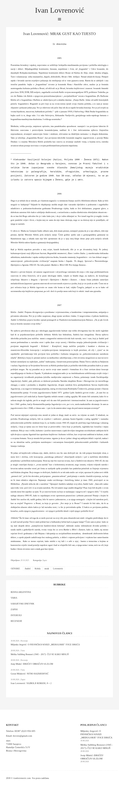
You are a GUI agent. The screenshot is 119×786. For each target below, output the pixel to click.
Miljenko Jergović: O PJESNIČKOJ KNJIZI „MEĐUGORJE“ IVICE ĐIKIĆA (45, 644)
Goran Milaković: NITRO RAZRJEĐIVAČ (29, 674)
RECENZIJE (16, 621)
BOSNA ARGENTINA (21, 592)
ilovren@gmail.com (22, 736)
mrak (46, 568)
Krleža (37, 568)
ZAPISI (14, 609)
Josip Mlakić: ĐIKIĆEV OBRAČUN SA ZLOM (32, 664)
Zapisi (44, 560)
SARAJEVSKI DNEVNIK (22, 604)
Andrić (28, 568)
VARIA (14, 598)
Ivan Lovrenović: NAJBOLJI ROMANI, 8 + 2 (31, 683)
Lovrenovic (58, 568)
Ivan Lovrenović (59, 10)
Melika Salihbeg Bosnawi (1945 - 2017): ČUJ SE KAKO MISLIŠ (40, 654)
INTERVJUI (16, 615)
